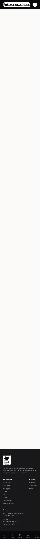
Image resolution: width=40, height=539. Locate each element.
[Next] (35, 188)
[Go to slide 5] (23, 206)
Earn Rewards (7, 486)
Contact (5, 497)
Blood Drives (10, 72)
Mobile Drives (10, 76)
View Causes (7, 483)
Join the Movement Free (18, 425)
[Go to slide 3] (20, 206)
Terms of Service (8, 503)
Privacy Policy (7, 500)
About (5, 492)
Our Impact (6, 489)
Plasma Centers (24, 72)
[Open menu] (35, 5)
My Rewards (33, 486)
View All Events (18, 212)
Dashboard (32, 483)
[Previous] (4, 188)
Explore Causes (20, 48)
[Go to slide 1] (17, 206)
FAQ (4, 495)
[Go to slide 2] (19, 206)
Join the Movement (18, 42)
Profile (31, 489)
